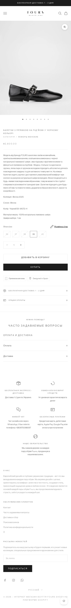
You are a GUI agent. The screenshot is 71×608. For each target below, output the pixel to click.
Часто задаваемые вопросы (16, 512)
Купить (36, 267)
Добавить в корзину (35, 257)
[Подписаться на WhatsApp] (22, 580)
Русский (33, 590)
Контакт (7, 507)
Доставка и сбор (10, 517)
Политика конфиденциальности (18, 527)
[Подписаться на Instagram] (13, 580)
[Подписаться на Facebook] (5, 580)
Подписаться (17, 568)
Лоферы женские (28, 137)
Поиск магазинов (11, 522)
